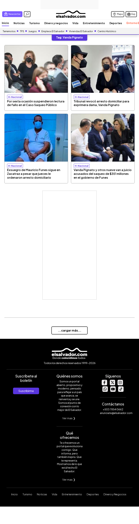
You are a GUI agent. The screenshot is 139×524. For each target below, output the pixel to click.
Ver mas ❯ (68, 418)
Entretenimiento (94, 23)
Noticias (19, 23)
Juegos (32, 31)
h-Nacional (15, 97)
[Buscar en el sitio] (27, 14)
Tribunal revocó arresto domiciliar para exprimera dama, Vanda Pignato (101, 103)
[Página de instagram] (120, 384)
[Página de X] (112, 384)
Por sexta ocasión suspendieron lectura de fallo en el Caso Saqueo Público (35, 103)
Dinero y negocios (56, 23)
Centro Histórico (107, 31)
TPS (22, 31)
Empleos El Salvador (52, 31)
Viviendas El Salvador (81, 31)
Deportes (115, 23)
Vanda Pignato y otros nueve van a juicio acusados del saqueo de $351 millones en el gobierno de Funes (103, 173)
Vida (75, 23)
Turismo (34, 23)
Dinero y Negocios (115, 494)
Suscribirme (26, 391)
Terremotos (9, 31)
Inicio (5, 23)
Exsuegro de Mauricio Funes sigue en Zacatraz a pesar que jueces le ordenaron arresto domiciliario (33, 173)
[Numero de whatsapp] (105, 391)
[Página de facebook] (104, 384)
